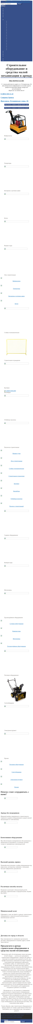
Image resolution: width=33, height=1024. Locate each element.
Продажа (7, 10)
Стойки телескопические (15, 46)
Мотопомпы (11, 37)
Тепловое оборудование (15, 48)
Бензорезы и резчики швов (16, 23)
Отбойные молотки (13, 38)
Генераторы (11, 30)
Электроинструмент (14, 49)
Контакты (7, 16)
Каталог (6, 19)
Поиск (19, 3)
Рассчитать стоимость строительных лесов (16, 108)
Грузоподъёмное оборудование (17, 32)
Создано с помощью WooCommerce (11, 1017)
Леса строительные (13, 35)
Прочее (10, 40)
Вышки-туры (12, 29)
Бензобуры (11, 21)
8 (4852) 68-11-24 (7, 94)
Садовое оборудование (14, 43)
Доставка (7, 13)
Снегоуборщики (13, 45)
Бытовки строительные (15, 26)
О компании (8, 12)
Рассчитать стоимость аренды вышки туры (16, 104)
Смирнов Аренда (7, 97)
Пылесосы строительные (15, 41)
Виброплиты (11, 27)
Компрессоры (12, 34)
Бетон (9, 24)
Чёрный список (9, 15)
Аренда (6, 8)
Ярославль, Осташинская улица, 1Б (14, 101)
